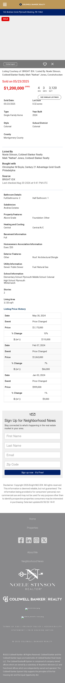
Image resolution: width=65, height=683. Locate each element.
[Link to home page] (32, 4)
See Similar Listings (49, 97)
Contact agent (10, 64)
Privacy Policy (32, 626)
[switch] (45, 64)
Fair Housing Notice (41, 630)
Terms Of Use (11, 626)
